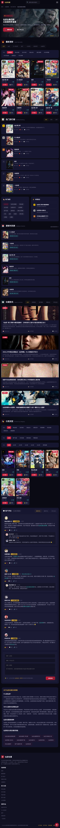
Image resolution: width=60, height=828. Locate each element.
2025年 (20, 445)
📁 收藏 (40, 112)
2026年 (14, 445)
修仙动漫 (21, 204)
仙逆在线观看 (13, 204)
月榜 (51, 119)
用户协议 (45, 825)
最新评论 (46, 511)
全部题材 (10, 52)
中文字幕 (21, 55)
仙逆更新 (20, 207)
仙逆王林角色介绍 (48, 736)
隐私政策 (50, 825)
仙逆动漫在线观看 (42, 525)
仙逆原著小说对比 (9, 740)
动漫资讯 (3, 782)
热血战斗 (29, 427)
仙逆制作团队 (42, 740)
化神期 (5, 217)
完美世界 (35, 46)
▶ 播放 (4, 84)
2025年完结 (6, 55)
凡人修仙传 (15, 46)
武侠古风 (6, 430)
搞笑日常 (35, 427)
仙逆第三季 (13, 207)
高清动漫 (13, 210)
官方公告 (54, 511)
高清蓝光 (14, 55)
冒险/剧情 (39, 52)
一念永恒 (28, 46)
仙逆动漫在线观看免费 (10, 736)
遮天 (22, 46)
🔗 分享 (15, 530)
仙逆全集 (41, 622)
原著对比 (48, 302)
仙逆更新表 (51, 740)
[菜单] (57, 2)
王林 (5, 214)
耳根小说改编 (20, 210)
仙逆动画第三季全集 (23, 736)
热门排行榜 (13, 6)
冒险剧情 (42, 427)
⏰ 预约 (11, 84)
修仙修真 (15, 427)
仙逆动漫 (6, 204)
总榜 (56, 119)
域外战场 (21, 214)
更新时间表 (3, 779)
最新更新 (3, 773)
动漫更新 (7, 6)
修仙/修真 (17, 52)
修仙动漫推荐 (8, 744)
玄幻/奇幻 (24, 52)
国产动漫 (6, 210)
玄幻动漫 (6, 207)
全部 (4, 46)
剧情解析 (34, 302)
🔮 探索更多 (8, 29)
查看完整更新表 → (54, 226)
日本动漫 (22, 438)
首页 (2, 6)
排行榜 (21, 678)
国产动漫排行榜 (18, 744)
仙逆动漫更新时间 (36, 736)
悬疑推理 (13, 430)
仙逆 (9, 46)
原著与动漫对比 (27, 606)
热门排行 (3, 776)
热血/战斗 (31, 52)
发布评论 (50, 678)
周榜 (46, 119)
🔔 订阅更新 (20, 29)
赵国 (10, 214)
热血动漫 (3, 794)
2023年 (32, 445)
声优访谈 (55, 302)
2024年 (26, 445)
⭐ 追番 (25, 84)
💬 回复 (10, 530)
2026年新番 (46, 52)
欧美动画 (29, 438)
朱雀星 (15, 214)
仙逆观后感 (28, 744)
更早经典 (45, 445)
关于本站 (40, 825)
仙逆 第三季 (4, 807)
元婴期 (11, 217)
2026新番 (3, 800)
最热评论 (38, 511)
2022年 (38, 445)
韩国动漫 (35, 438)
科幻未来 (49, 427)
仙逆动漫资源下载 (21, 740)
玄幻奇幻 (22, 427)
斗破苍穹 (43, 46)
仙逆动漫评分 (32, 740)
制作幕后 (41, 302)
